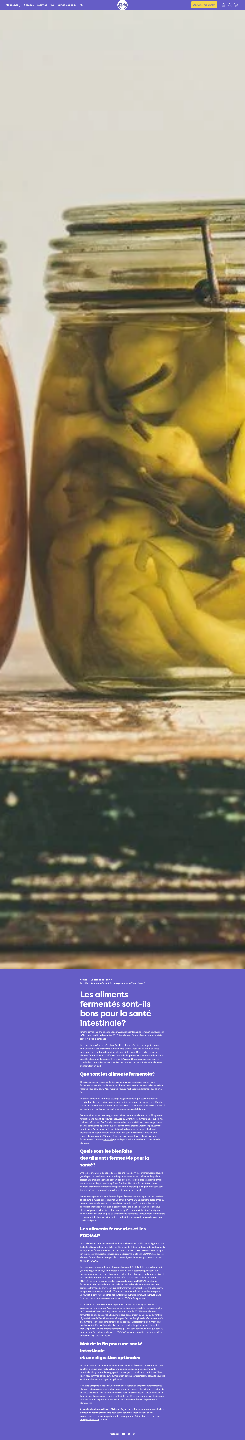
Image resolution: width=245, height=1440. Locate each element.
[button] (82, 5)
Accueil (84, 979)
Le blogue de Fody (100, 979)
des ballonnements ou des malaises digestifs (126, 1389)
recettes (96, 1416)
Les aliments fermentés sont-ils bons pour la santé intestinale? (112, 983)
